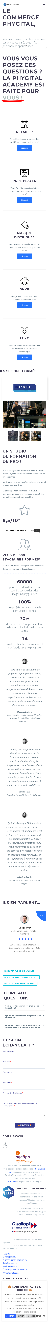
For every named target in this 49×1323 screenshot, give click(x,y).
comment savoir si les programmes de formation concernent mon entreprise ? (23, 1026)
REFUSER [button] (21, 1316)
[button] (22, 45)
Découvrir (24, 148)
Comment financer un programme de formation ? (22, 1007)
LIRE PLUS (40, 1316)
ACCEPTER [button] (10, 1316)
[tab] (24, 1006)
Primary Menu (44, 4)
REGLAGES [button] (31, 1316)
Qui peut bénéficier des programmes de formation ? (23, 1016)
